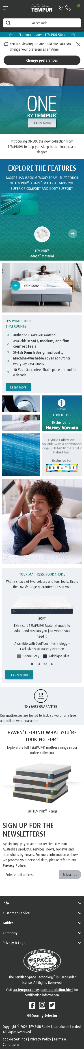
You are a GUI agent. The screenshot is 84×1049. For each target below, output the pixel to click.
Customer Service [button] (16, 913)
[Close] (77, 44)
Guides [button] (8, 923)
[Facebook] (32, 1005)
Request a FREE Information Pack (50, 34)
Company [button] (10, 933)
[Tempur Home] (42, 7)
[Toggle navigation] (5, 8)
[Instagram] (42, 1005)
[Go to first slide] (73, 34)
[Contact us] (68, 8)
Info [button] (6, 903)
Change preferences (42, 60)
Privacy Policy (14, 865)
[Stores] (60, 8)
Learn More (18, 387)
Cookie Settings (15, 1039)
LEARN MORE (42, 123)
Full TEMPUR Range (42, 810)
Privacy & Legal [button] (14, 942)
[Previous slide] (10, 34)
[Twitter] (51, 1005)
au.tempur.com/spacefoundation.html (43, 989)
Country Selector (44, 1015)
